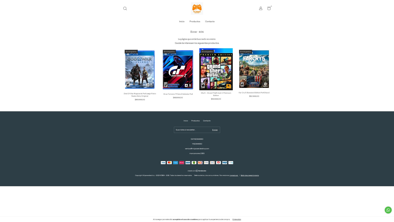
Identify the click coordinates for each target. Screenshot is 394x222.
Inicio (182, 21)
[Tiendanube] (197, 171)
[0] (268, 9)
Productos (195, 21)
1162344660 (197, 144)
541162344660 (197, 139)
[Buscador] (126, 9)
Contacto (210, 21)
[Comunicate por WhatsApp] (388, 210)
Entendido (237, 219)
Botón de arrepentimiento (250, 175)
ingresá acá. (234, 175)
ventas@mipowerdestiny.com (197, 148)
